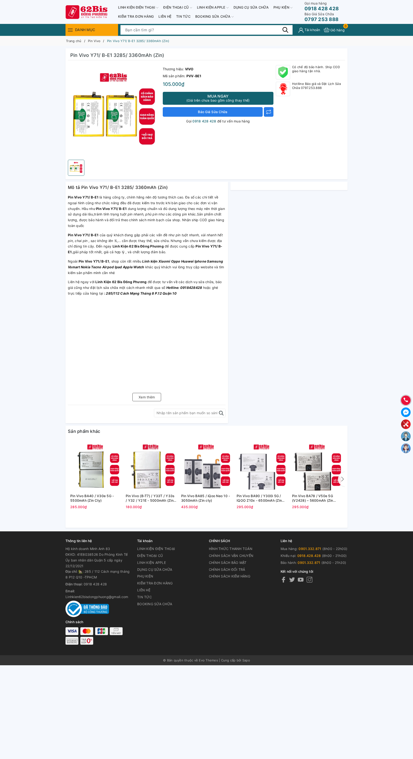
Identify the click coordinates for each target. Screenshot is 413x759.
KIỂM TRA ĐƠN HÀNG (136, 16)
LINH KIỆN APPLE (211, 7)
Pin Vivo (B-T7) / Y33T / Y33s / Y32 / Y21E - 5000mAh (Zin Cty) (150, 498)
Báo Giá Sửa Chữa (212, 112)
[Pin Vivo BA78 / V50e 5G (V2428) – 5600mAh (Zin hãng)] (317, 466)
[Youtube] (301, 580)
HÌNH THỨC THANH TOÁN (230, 549)
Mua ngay (218, 98)
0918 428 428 (321, 6)
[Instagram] (309, 580)
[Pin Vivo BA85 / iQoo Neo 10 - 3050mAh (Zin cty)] (206, 466)
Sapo (246, 660)
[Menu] (70, 30)
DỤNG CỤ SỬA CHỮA (251, 7)
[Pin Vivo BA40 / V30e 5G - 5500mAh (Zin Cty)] (95, 466)
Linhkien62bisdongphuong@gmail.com (96, 597)
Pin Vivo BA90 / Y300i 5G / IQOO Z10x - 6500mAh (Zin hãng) (259, 498)
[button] (341, 479)
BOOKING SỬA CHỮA (213, 16)
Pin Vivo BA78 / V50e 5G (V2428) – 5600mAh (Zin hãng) (312, 498)
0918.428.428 (309, 556)
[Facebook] (283, 580)
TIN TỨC (183, 16)
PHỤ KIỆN (281, 7)
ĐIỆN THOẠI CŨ (176, 7)
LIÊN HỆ (164, 16)
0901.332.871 (310, 549)
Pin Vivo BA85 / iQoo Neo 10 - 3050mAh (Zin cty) (205, 498)
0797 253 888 (321, 17)
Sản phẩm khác (84, 431)
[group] (114, 111)
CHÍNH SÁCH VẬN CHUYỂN (231, 556)
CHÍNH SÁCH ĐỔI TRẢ (227, 569)
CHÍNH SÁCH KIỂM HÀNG (229, 576)
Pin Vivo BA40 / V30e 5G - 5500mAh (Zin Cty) (92, 498)
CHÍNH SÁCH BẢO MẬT (228, 563)
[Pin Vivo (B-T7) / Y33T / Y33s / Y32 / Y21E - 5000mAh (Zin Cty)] (151, 466)
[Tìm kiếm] (285, 29)
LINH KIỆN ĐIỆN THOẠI (137, 7)
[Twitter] (292, 580)
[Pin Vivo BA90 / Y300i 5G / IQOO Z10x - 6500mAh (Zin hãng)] (262, 466)
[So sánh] (268, 112)
